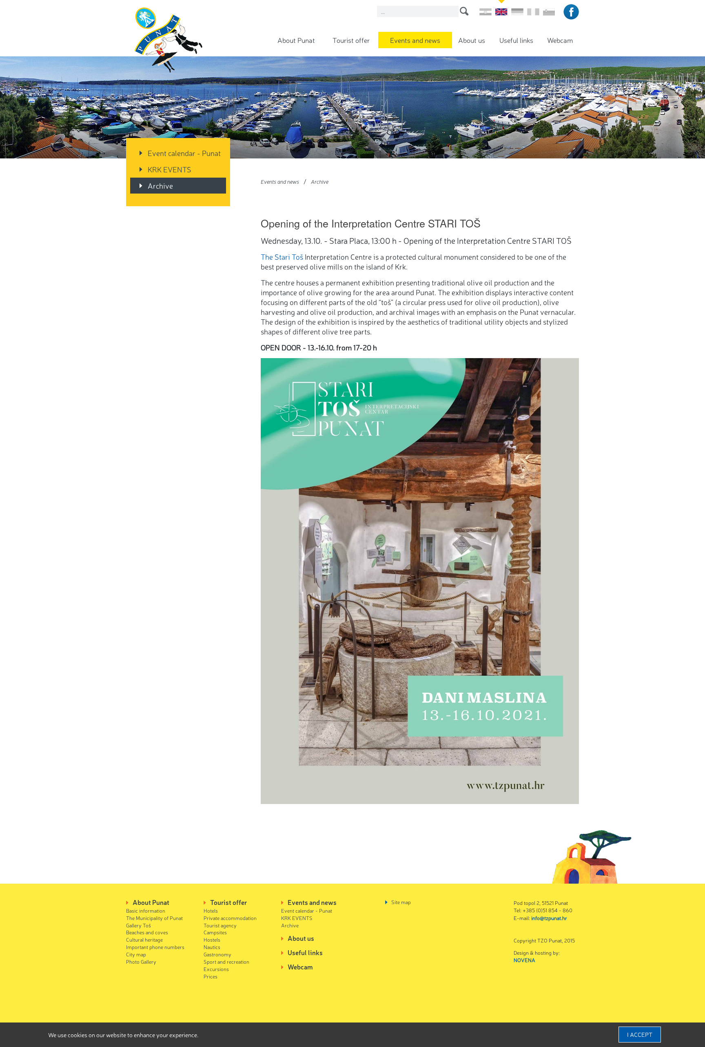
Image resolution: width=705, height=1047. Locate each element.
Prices (210, 976)
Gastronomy (217, 954)
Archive (160, 185)
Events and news (415, 40)
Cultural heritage (144, 939)
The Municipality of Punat (154, 917)
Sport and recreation (226, 961)
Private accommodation (230, 917)
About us (471, 40)
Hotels (211, 910)
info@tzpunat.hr (549, 917)
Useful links (516, 40)
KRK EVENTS (169, 169)
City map (136, 954)
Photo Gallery (141, 961)
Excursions (216, 968)
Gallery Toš (138, 925)
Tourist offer (351, 40)
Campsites (215, 932)
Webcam (560, 40)
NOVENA (524, 959)
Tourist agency (220, 925)
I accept (639, 1034)
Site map (401, 901)
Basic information (145, 910)
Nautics (212, 946)
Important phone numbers (155, 946)
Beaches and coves (147, 932)
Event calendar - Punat (184, 153)
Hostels (212, 939)
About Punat (296, 40)
